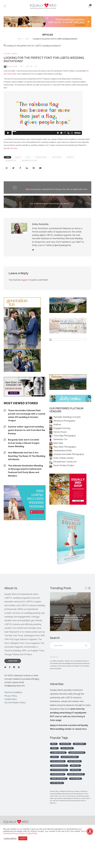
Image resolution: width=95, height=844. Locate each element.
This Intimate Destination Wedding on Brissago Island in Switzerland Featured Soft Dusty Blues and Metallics (25, 470)
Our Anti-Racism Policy (14, 702)
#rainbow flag (11, 160)
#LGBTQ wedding (58, 761)
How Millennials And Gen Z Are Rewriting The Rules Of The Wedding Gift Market (26, 456)
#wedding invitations (29, 160)
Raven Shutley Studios (63, 465)
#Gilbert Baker (41, 157)
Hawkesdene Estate (62, 450)
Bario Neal (58, 443)
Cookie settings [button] (10, 838)
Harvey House (59, 432)
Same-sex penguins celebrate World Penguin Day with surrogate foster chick (56, 189)
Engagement (63, 201)
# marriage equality (59, 765)
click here (13, 148)
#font (28, 157)
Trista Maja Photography (64, 435)
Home (20, 39)
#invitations (56, 157)
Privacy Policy (10, 696)
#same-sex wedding (59, 778)
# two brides (75, 778)
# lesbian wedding (58, 752)
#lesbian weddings (77, 752)
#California (65, 744)
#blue (54, 744)
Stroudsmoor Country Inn (65, 462)
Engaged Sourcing (61, 428)
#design (17, 157)
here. (84, 729)
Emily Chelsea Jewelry (63, 458)
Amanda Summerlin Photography (68, 454)
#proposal (75, 770)
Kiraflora (57, 424)
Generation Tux (60, 439)
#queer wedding (58, 774)
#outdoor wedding (59, 770)
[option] (70, 611)
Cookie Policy (10, 699)
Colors (7, 53)
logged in (25, 280)
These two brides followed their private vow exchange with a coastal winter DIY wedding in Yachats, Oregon (26, 415)
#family (54, 748)
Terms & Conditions (13, 692)
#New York (75, 765)
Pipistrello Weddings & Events (67, 417)
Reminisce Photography (64, 421)
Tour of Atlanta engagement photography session (49, 204)
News (27, 39)
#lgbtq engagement (69, 757)
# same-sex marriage (76, 774)
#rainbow (70, 157)
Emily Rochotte (12, 66)
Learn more (12, 661)
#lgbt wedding (74, 761)
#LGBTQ (54, 757)
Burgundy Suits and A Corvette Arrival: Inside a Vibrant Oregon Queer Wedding (23, 443)
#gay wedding (67, 748)
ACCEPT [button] (23, 838)
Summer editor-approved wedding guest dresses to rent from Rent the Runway (26, 430)
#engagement (79, 744)
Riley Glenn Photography (64, 447)
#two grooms (57, 783)
